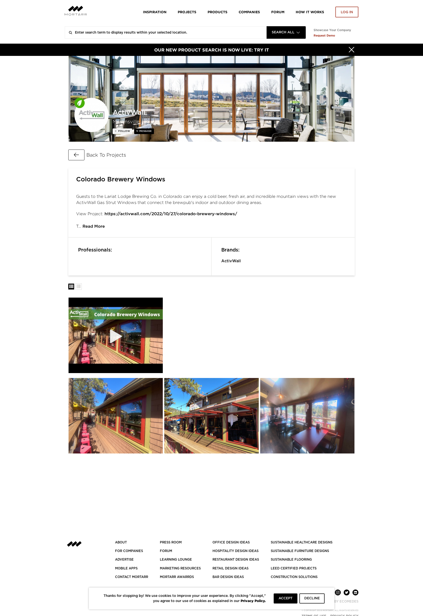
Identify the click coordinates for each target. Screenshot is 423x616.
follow (124, 131)
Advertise (124, 559)
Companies (249, 12)
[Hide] (351, 50)
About (121, 542)
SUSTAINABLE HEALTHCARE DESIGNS (301, 542)
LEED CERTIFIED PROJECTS (294, 568)
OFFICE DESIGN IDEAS (231, 542)
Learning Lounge (176, 559)
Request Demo (324, 35)
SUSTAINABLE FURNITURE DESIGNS (300, 551)
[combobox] (286, 32)
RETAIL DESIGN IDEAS (230, 568)
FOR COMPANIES (129, 551)
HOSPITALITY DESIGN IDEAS (235, 551)
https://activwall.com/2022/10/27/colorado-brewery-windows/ (171, 214)
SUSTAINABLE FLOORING (291, 559)
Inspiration (154, 12)
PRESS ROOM (171, 542)
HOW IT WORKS (310, 12)
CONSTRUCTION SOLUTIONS (294, 577)
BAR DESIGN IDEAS (228, 577)
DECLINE (312, 598)
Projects (187, 12)
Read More (93, 226)
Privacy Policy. (253, 601)
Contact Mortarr (131, 577)
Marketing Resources (180, 568)
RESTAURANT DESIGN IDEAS (235, 559)
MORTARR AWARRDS (177, 577)
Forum (277, 12)
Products (217, 12)
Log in (347, 12)
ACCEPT (286, 598)
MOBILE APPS (126, 568)
